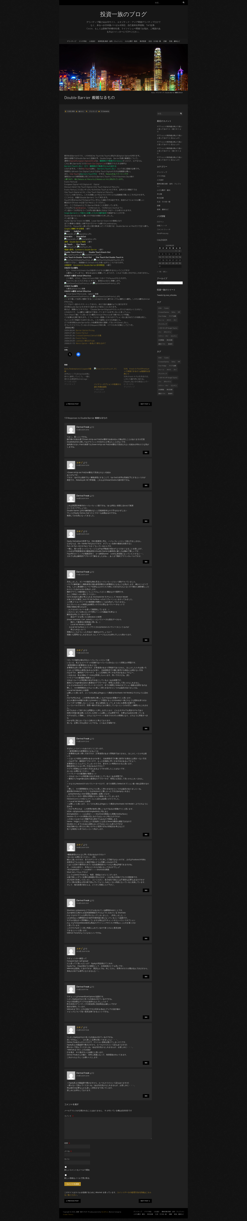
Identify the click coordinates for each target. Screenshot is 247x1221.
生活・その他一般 (155, 41)
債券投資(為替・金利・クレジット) (110, 41)
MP (179, 312)
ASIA (160, 308)
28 (173, 263)
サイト (67, 1159)
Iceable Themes (68, 1214)
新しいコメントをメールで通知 (77, 1170)
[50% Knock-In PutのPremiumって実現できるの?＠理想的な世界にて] (138, 377)
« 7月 (159, 272)
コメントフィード (163, 229)
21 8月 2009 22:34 (82, 1076)
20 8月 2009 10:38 (83, 951)
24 (160, 263)
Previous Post (73, 404)
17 (160, 260)
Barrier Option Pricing (85, 330)
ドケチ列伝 (83, 41)
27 (170, 263)
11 (163, 257)
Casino (166, 308)
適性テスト (161, 344)
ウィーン (161, 320)
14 (173, 257)
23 (180, 260)
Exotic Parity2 (82, 333)
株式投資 (143, 41)
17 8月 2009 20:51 (82, 575)
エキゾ (79, 462)
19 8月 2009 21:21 (82, 903)
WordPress (104, 1212)
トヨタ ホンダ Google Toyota (167, 328)
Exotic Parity (81, 338)
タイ (175, 320)
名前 (67, 1143)
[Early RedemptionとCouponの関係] (79, 376)
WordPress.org (162, 233)
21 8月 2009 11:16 (82, 989)
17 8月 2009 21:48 (82, 653)
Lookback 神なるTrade (85, 341)
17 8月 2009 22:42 (82, 741)
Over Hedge (162, 316)
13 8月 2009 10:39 (82, 465)
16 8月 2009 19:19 (82, 498)
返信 (146, 452)
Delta (173, 312)
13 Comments (105, 111)
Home (153, 92)
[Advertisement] (108, 134)
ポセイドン (167, 332)
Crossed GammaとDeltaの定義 (88, 335)
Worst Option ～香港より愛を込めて (91, 343)
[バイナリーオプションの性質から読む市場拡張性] (107, 375)
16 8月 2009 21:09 (82, 534)
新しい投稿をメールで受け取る (77, 1178)
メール (68, 1151)
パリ (159, 332)
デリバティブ (71, 41)
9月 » (165, 272)
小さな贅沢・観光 (131, 41)
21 (173, 260)
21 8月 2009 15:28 (82, 1030)
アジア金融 (172, 316)
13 (170, 257)
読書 (165, 41)
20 (170, 260)
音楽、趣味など (174, 41)
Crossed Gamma (163, 312)
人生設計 (92, 41)
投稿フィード (162, 225)
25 (163, 263)
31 (160, 266)
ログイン (160, 222)
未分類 (159, 194)
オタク (169, 320)
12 (166, 257)
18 (163, 260)
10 (160, 257)
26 (166, 263)
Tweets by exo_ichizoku (167, 295)
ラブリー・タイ (163, 336)
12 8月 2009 (71, 111)
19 (166, 260)
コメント (69, 1116)
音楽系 (170, 344)
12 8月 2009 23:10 (82, 430)
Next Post (144, 404)
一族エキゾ (81, 111)
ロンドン (174, 336)
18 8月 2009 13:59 (82, 847)
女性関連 (161, 340)
